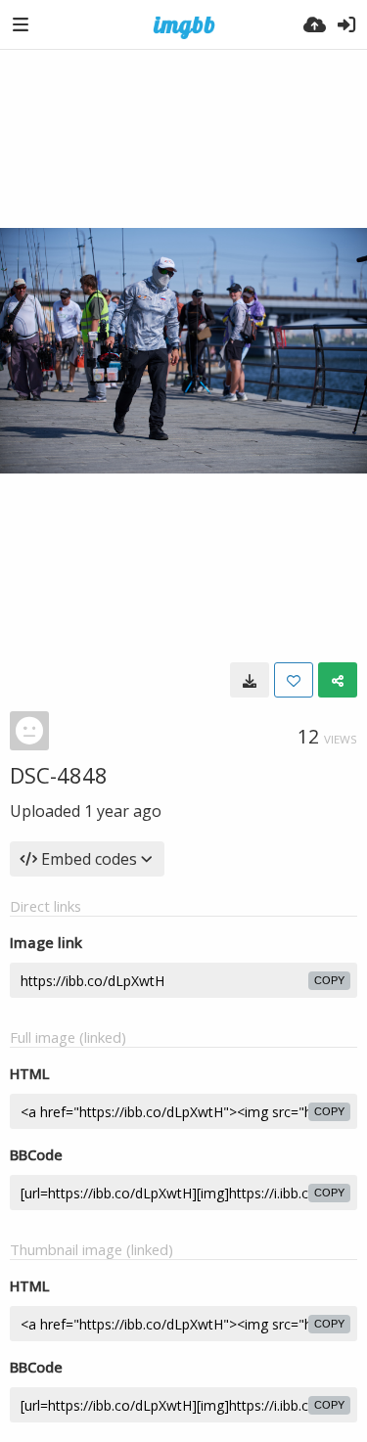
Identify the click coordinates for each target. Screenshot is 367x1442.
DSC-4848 (59, 774)
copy (329, 980)
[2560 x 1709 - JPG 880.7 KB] (249, 680)
